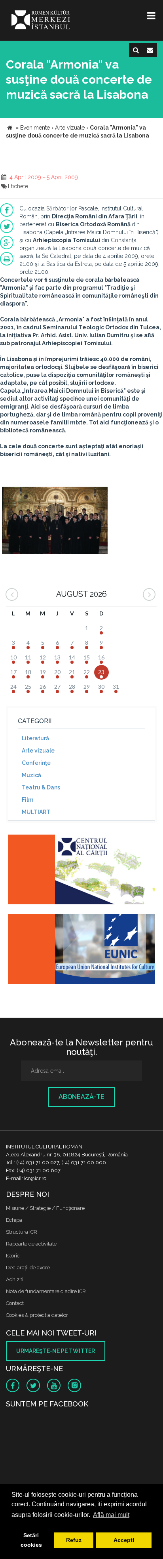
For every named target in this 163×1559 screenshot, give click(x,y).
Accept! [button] (124, 1540)
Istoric (13, 1256)
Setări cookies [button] (31, 1540)
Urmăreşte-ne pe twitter (55, 1351)
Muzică (31, 775)
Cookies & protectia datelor (37, 1315)
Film (27, 800)
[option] (55, 519)
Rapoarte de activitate (31, 1244)
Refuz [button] (74, 1540)
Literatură (35, 738)
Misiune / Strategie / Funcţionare (45, 1208)
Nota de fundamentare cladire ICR (46, 1291)
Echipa (14, 1220)
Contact (15, 1303)
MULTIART (36, 812)
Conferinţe (36, 763)
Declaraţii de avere (28, 1268)
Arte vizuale (38, 750)
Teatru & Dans (41, 787)
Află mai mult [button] (111, 1514)
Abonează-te (81, 1096)
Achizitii (15, 1279)
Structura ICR (21, 1232)
